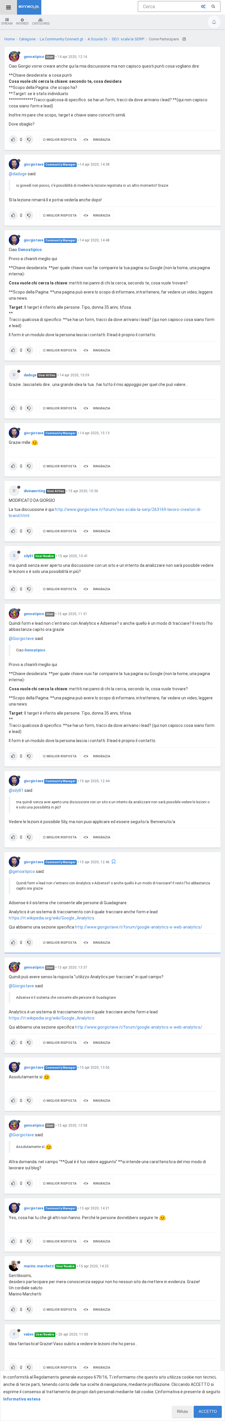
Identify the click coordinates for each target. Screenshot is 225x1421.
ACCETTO (208, 1411)
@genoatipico (22, 871)
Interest (22, 23)
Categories (41, 23)
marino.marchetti (39, 1266)
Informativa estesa (21, 1399)
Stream (7, 23)
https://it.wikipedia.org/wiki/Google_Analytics (51, 918)
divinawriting (34, 491)
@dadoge (18, 173)
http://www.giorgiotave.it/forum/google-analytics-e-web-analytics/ (138, 927)
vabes (29, 1334)
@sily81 (16, 790)
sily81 (28, 556)
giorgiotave (33, 164)
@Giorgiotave (21, 638)
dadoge (30, 375)
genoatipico (34, 57)
